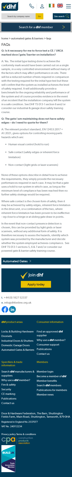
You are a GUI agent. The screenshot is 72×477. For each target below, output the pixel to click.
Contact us (43, 353)
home (4, 38)
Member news (45, 394)
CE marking (8, 393)
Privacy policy (8, 434)
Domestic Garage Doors (15, 345)
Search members (49, 385)
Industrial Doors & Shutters (17, 340)
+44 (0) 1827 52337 (15, 297)
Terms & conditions (26, 434)
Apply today (36, 284)
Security (6, 389)
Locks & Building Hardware (17, 331)
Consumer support (48, 344)
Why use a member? (51, 340)
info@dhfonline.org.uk (17, 302)
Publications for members (52, 390)
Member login (45, 371)
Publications (44, 349)
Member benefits (47, 380)
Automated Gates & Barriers (27, 38)
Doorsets (6, 336)
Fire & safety (8, 384)
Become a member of (51, 376)
